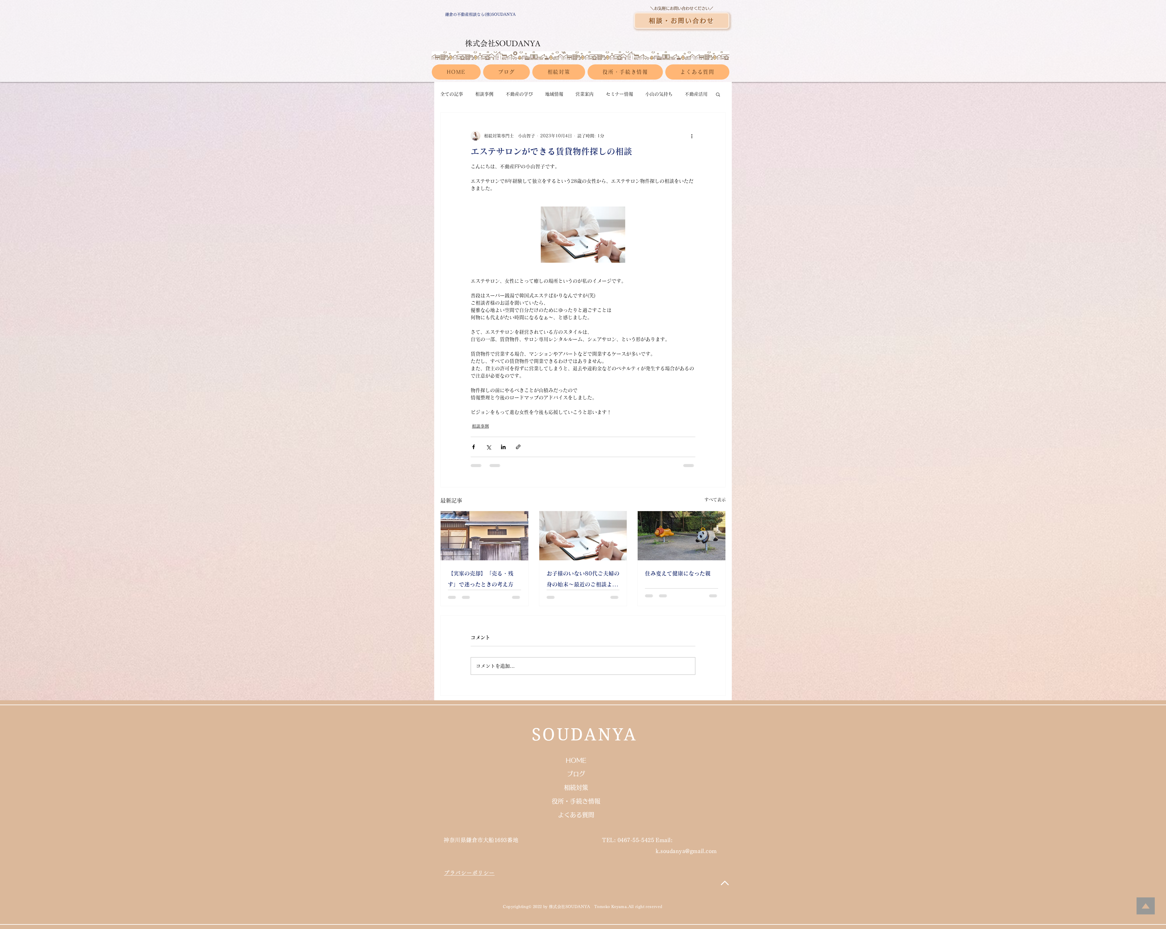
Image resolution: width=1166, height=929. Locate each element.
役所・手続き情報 (576, 801)
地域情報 (554, 94)
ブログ (576, 774)
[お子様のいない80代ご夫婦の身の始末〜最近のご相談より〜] (583, 535)
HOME (576, 760)
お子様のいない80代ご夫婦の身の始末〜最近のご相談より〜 (583, 580)
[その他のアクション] (691, 135)
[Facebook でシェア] (473, 447)
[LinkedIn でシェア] (503, 447)
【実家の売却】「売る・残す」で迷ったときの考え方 (480, 579)
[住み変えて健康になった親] (681, 535)
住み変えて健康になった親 (678, 573)
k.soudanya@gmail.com (686, 851)
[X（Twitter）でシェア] (488, 447)
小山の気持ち (659, 94)
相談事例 (484, 94)
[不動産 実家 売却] (484, 535)
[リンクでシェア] (518, 447)
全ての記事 (451, 94)
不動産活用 (696, 94)
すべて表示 (715, 499)
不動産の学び (519, 94)
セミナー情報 (619, 94)
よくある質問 (576, 815)
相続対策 (576, 787)
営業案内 (584, 94)
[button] (718, 94)
